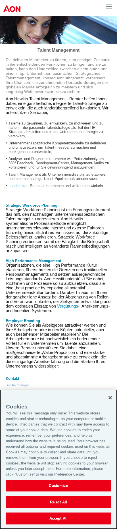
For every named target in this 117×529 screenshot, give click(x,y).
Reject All (58, 502)
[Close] (110, 397)
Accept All (58, 518)
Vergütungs (67, 306)
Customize (58, 486)
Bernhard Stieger (17, 385)
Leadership (17, 186)
